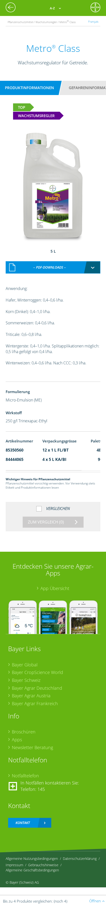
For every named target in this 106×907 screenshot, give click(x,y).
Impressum (14, 865)
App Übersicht (54, 588)
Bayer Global (24, 665)
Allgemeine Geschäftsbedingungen (32, 870)
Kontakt (23, 822)
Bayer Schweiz (26, 680)
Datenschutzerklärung (80, 858)
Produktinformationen (29, 87)
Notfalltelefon (25, 776)
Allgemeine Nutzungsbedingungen (32, 858)
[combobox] (53, 267)
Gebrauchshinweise (43, 865)
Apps (17, 739)
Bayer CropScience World (37, 672)
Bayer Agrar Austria (31, 696)
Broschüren (23, 732)
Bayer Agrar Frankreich (35, 703)
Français (93, 21)
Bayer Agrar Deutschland (37, 688)
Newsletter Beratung (32, 747)
